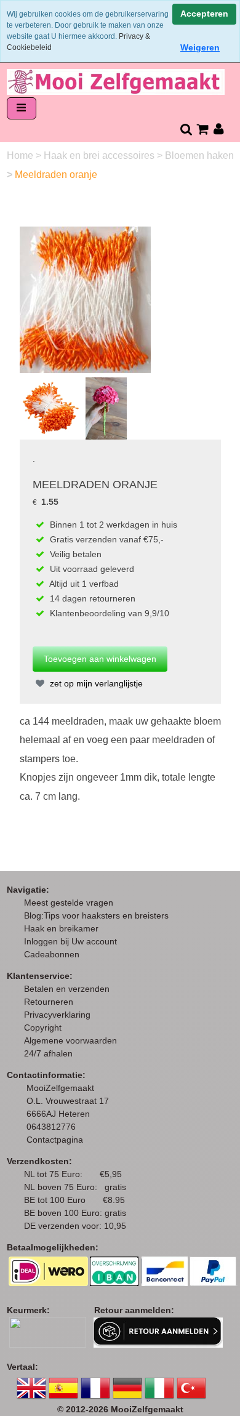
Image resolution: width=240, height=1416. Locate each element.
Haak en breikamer (61, 928)
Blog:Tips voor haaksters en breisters (97, 915)
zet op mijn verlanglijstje (95, 683)
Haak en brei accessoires (100, 155)
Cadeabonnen (51, 954)
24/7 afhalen (48, 1053)
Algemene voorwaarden (70, 1040)
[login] (218, 129)
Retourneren (48, 1002)
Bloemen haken (199, 155)
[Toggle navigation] (21, 108)
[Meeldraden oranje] (85, 299)
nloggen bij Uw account (72, 941)
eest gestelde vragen (72, 902)
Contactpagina (54, 1139)
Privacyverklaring (57, 1015)
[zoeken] (185, 129)
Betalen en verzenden (67, 989)
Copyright (43, 1027)
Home (21, 155)
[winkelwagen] (202, 129)
